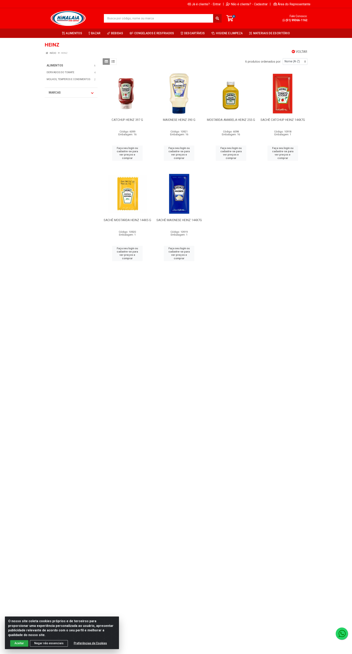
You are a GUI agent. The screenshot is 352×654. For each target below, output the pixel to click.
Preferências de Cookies (90, 643)
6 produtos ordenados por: (263, 61)
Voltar (301, 52)
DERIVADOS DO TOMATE (60, 72)
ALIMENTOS (55, 65)
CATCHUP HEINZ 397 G (127, 120)
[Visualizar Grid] (106, 61)
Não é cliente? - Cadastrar (249, 4)
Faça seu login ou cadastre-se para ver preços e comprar (127, 153)
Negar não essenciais (49, 643)
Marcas (55, 92)
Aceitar (19, 643)
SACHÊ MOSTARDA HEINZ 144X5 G (127, 220)
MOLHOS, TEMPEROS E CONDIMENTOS (68, 79)
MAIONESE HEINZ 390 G (179, 120)
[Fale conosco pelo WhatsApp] (342, 634)
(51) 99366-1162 (296, 20)
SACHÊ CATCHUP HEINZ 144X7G (283, 120)
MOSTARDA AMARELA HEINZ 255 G (231, 120)
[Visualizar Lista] (113, 61)
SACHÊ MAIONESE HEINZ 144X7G (179, 220)
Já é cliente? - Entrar (206, 4)
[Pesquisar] (217, 18)
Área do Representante (294, 4)
